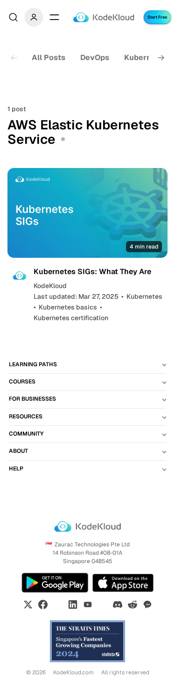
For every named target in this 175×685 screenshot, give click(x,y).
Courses (22, 381)
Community (26, 433)
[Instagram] (58, 604)
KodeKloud (50, 286)
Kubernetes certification (71, 318)
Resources (25, 416)
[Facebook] (43, 604)
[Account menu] (33, 17)
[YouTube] (87, 604)
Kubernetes (146, 57)
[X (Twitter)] (28, 604)
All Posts (48, 57)
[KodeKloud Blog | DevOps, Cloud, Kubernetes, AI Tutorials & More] (103, 17)
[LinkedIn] (72, 604)
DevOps (94, 57)
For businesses (32, 399)
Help (16, 468)
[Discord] (117, 604)
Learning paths (33, 364)
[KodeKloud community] (147, 604)
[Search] (13, 17)
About (18, 451)
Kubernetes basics (68, 307)
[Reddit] (132, 604)
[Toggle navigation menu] (54, 17)
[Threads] (102, 604)
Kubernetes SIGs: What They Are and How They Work (92, 276)
